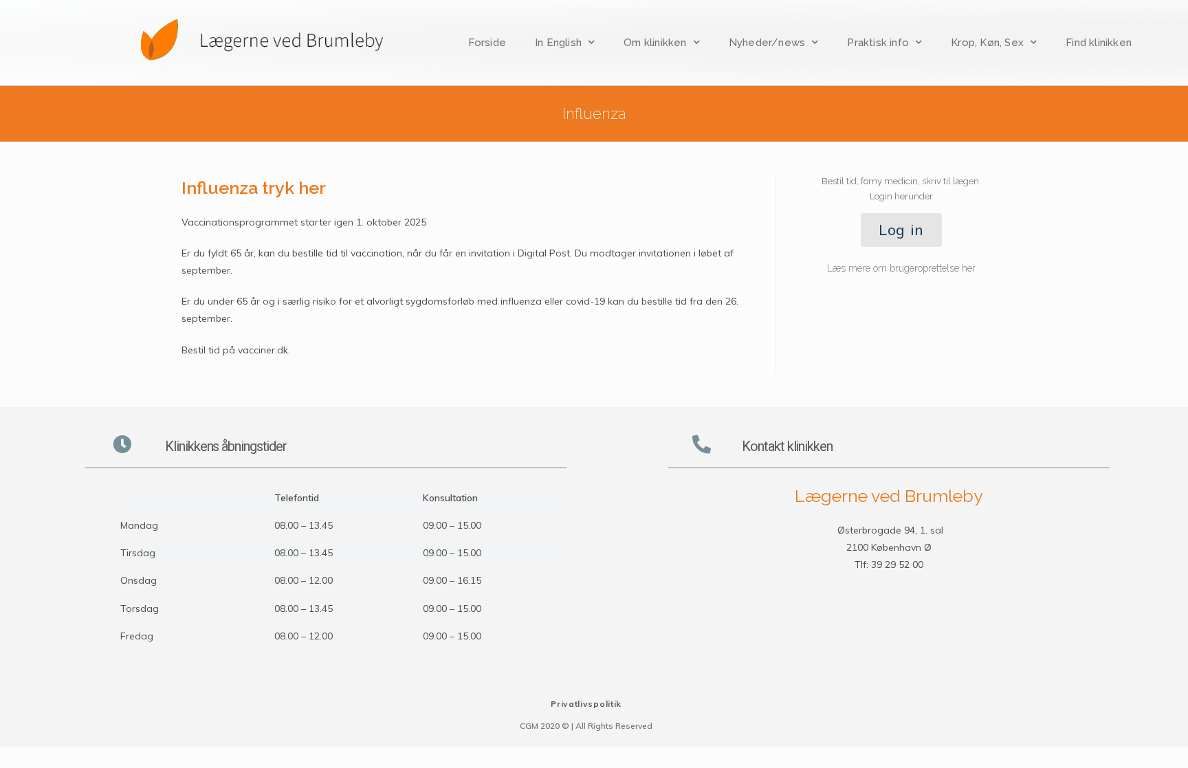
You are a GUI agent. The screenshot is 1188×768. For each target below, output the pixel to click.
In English (558, 42)
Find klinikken (1099, 42)
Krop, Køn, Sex (987, 42)
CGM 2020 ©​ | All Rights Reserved (586, 726)
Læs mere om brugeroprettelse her (901, 268)
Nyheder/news (767, 42)
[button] (901, 230)
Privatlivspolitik (586, 704)
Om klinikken (655, 42)
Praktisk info (878, 42)
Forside (487, 42)
